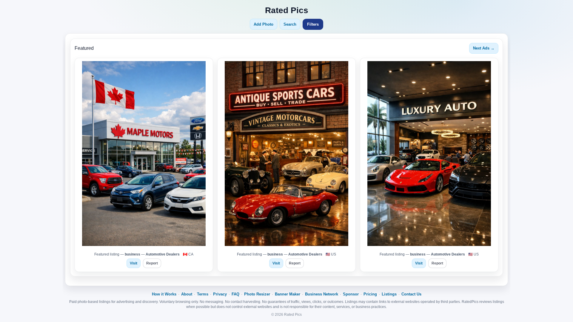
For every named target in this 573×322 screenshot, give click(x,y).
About (186, 294)
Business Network (321, 294)
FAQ (235, 294)
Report (152, 263)
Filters (313, 24)
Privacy (220, 294)
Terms (202, 294)
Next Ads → (484, 48)
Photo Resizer (257, 294)
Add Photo (263, 24)
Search (290, 24)
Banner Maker (287, 294)
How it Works (164, 294)
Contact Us (411, 294)
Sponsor (351, 294)
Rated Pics (286, 10)
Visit (133, 263)
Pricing (370, 294)
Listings (389, 294)
